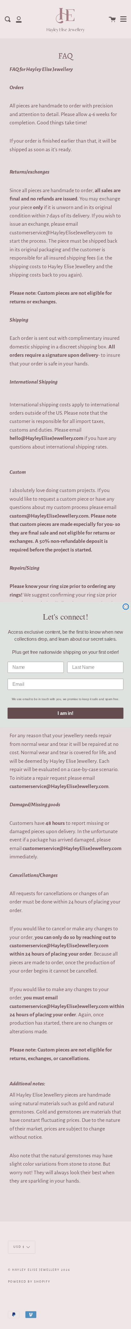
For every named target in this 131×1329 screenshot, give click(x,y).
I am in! (65, 713)
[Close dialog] (125, 607)
